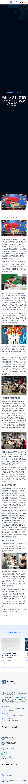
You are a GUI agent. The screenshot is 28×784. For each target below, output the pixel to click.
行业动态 (3, 660)
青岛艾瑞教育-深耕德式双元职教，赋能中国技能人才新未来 (10, 655)
